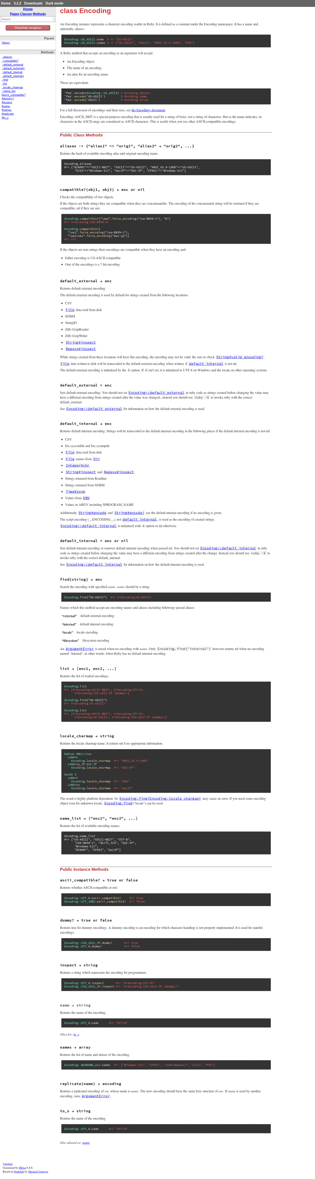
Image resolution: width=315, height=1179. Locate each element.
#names (7, 110)
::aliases (7, 57)
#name (6, 106)
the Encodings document (148, 110)
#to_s (5, 117)
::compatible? (10, 60)
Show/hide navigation (28, 27)
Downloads (33, 3)
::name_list (8, 91)
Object (6, 42)
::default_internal (12, 72)
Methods (39, 14)
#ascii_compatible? (14, 95)
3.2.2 (17, 3)
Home (6, 3)
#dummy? (8, 98)
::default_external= (13, 68)
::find (5, 79)
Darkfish (19, 1171)
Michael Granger (38, 1171)
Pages (14, 14)
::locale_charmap (12, 87)
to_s (76, 1034)
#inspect (7, 102)
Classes (26, 14)
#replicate (8, 113)
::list (4, 83)
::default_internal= (13, 76)
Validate (8, 1164)
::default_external (12, 64)
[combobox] (27, 19)
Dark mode (54, 3)
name (86, 1142)
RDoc (22, 1168)
